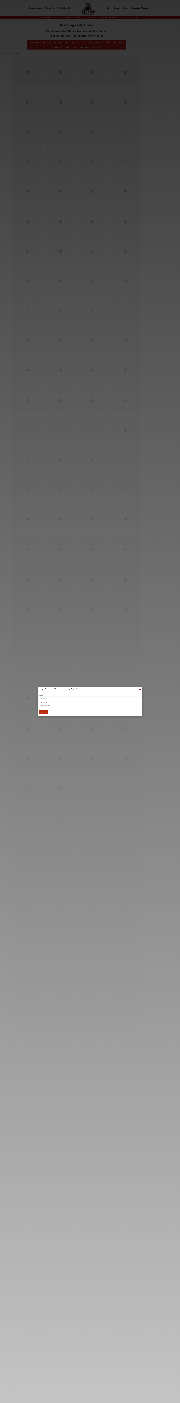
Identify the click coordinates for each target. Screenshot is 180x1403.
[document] (90, 701)
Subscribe (43, 712)
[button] (139, 689)
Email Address (43, 702)
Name (41, 695)
